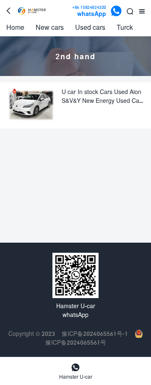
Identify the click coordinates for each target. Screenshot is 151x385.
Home (15, 27)
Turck (125, 27)
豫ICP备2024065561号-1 (95, 333)
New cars (50, 27)
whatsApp (89, 11)
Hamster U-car (75, 371)
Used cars (90, 27)
